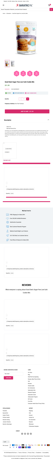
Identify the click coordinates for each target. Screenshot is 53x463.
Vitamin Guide (31, 385)
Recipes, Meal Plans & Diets (34, 379)
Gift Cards (30, 399)
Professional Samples (34, 426)
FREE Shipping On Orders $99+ (17, 214)
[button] (49, 5)
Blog (16, 1)
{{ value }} (7, 152)
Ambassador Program (33, 397)
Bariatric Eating (6, 419)
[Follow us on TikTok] (31, 434)
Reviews (13, 1)
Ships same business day (19, 93)
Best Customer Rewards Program (18, 226)
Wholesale (31, 424)
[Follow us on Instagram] (25, 434)
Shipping (31, 410)
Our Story (30, 372)
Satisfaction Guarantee (15, 222)
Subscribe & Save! (32, 394)
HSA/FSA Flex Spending (33, 376)
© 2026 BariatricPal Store (10, 452)
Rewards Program (32, 392)
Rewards (5, 1)
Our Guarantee (32, 419)
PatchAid (5, 410)
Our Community (31, 388)
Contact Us (31, 417)
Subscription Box (31, 390)
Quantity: (7, 99)
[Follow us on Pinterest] (28, 434)
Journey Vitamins (7, 422)
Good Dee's (7, 89)
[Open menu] (3, 5)
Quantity (8, 193)
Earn (31, 93)
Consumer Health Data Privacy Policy (36, 403)
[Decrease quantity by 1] (20, 98)
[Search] (51, 9)
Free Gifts (9, 1)
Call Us (27, 1)
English (5, 441)
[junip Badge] (26, 436)
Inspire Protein (6, 415)
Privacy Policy (31, 452)
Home (4, 13)
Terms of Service (22, 452)
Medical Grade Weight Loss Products (19, 231)
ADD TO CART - (27, 111)
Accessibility (46, 452)
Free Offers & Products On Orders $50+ (19, 240)
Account (31, 415)
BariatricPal (5, 413)
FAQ (29, 381)
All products (8, 13)
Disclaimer (38, 452)
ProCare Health (6, 417)
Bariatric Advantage (7, 424)
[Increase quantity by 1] (27, 98)
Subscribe (9, 377)
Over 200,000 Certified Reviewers (18, 218)
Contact (24, 1)
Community (20, 1)
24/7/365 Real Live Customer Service (19, 235)
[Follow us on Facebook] (22, 434)
